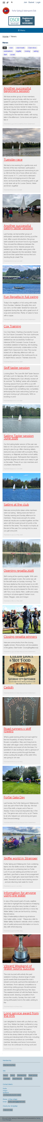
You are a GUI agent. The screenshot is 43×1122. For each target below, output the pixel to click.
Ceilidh (9, 687)
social (12, 55)
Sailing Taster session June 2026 (19, 437)
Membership (22, 1075)
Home (5, 36)
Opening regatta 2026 (19, 570)
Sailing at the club (16, 504)
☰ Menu (21, 30)
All (5, 48)
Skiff (5, 55)
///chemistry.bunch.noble (12, 1095)
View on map (8, 1110)
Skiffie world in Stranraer (20, 858)
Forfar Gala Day (14, 797)
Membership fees (9, 1065)
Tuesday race (13, 159)
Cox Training (12, 326)
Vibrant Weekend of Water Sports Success (19, 967)
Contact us (28, 1079)
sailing (36, 51)
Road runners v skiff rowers (17, 730)
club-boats (20, 48)
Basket (31, 2)
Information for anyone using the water (20, 894)
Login (38, 2)
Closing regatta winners (20, 636)
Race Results (17, 1079)
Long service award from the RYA (21, 1014)
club (11, 48)
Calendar (7, 1079)
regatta (18, 51)
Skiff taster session (17, 367)
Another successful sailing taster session (18, 227)
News (12, 1075)
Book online (33, 1075)
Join (25, 2)
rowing (27, 51)
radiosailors (8, 51)
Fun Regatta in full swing (21, 297)
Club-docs (32, 48)
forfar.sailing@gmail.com (16, 1102)
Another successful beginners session (17, 90)
